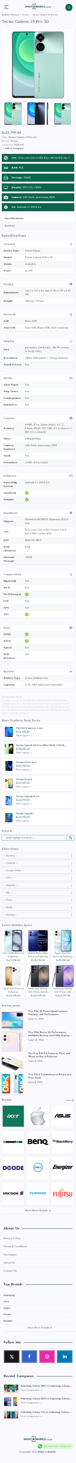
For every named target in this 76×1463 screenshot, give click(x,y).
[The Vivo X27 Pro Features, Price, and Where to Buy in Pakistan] (12, 1062)
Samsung (9, 1295)
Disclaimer (10, 1254)
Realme (8, 1320)
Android (19, 144)
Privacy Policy (12, 1238)
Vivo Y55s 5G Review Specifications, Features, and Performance (48, 1013)
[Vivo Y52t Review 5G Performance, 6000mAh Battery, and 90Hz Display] (12, 1041)
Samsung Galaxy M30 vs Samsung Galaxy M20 (45, 1399)
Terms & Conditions (15, 1246)
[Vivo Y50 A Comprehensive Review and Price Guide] (12, 1083)
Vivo (6, 1301)
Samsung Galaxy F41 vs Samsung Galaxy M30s (45, 1412)
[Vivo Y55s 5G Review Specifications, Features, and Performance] (12, 1020)
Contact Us (10, 1271)
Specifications (14, 218)
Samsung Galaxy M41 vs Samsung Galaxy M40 (45, 1386)
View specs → (24, 735)
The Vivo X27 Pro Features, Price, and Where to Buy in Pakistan (49, 1055)
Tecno (35, 720)
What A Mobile (47, 1452)
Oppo (7, 1308)
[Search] (68, 7)
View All (70, 1100)
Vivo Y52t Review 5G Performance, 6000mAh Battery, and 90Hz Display (48, 1034)
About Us (9, 1262)
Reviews (10, 225)
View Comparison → (31, 1390)
